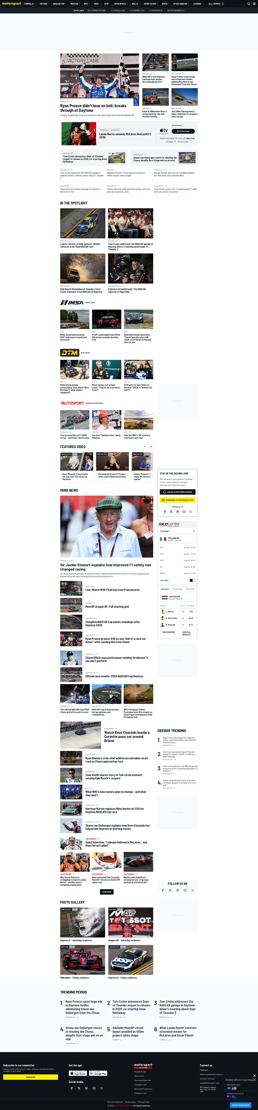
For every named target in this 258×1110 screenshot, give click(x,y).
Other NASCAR (180, 3)
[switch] (192, 580)
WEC (86, 3)
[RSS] (190, 511)
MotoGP (43, 3)
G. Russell (170, 625)
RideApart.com (140, 1093)
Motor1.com (139, 1076)
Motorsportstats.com (143, 1089)
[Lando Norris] (162, 611)
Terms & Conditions (115, 1102)
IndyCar (74, 3)
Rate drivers (168, 632)
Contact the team (207, 1078)
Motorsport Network (123, 1105)
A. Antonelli (171, 618)
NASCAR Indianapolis (175, 10)
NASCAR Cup (58, 3)
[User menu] (254, 3)
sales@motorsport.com (209, 1083)
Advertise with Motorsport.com (212, 1074)
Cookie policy (130, 1102)
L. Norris (170, 611)
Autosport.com (140, 1084)
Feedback (204, 1070)
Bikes (164, 3)
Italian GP (173, 538)
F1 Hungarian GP (155, 10)
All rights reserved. (141, 1105)
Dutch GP (174, 596)
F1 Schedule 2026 (118, 10)
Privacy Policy (143, 1102)
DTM (106, 3)
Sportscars (150, 3)
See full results (186, 633)
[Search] (249, 3)
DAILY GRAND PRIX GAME (97, 10)
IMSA (96, 3)
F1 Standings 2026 (137, 10)
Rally (135, 3)
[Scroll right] (151, 446)
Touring (197, 3)
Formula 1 (29, 3)
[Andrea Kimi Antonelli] (162, 618)
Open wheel (120, 3)
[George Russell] (162, 625)
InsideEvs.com (140, 1071)
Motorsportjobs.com (142, 1080)
